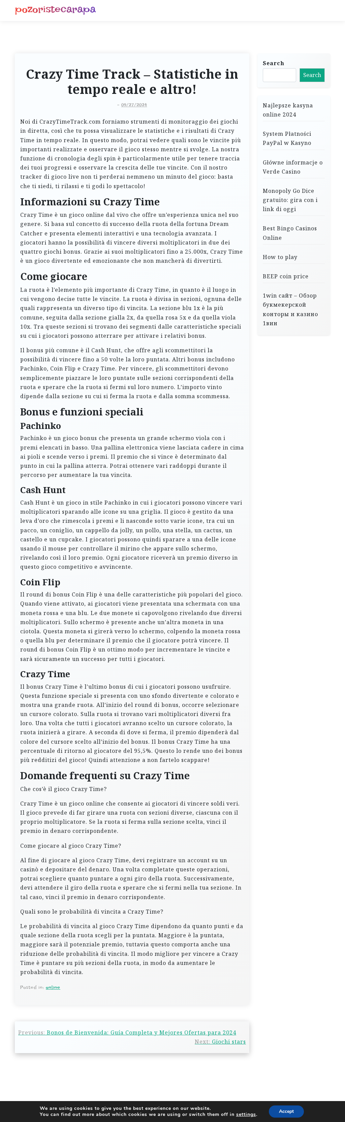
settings (246, 1115)
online (53, 987)
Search (273, 63)
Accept (286, 1111)
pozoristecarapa (55, 9)
